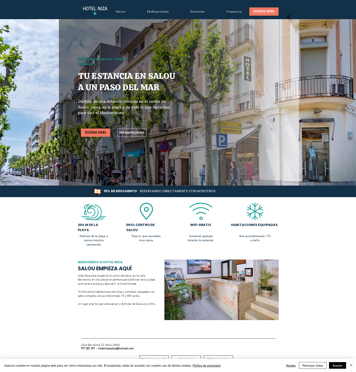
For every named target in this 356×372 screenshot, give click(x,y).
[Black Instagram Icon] (288, 16)
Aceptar (338, 365)
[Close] (351, 365)
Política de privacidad (206, 365)
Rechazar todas (312, 365)
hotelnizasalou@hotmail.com (116, 348)
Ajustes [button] (291, 365)
